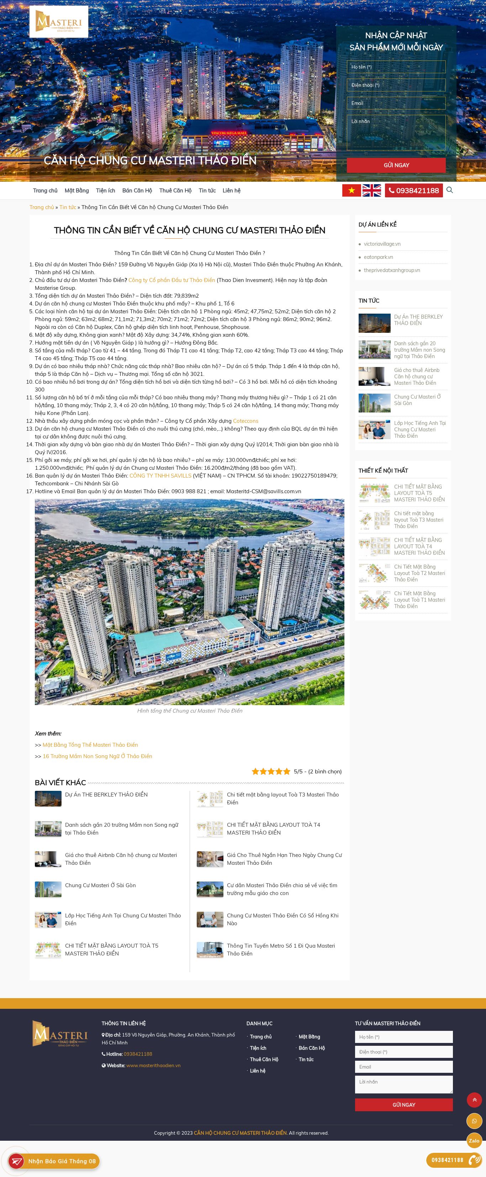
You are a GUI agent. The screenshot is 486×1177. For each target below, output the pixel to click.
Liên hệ (232, 190)
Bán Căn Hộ (137, 190)
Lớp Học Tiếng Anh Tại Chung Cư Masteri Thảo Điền (420, 429)
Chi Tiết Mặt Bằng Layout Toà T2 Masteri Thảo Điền (419, 573)
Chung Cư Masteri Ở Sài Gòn (100, 885)
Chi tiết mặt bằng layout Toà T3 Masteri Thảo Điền (418, 519)
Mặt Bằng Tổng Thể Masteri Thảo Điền (90, 744)
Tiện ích (105, 190)
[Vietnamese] (351, 190)
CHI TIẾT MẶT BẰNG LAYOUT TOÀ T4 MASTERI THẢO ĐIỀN (419, 546)
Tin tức (207, 190)
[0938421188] (474, 1160)
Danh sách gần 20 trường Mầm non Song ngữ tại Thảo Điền (419, 350)
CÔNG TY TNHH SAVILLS (160, 475)
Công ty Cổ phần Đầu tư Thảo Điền (171, 280)
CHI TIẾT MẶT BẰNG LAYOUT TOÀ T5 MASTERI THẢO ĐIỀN (419, 493)
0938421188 (417, 190)
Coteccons (245, 420)
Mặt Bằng (77, 190)
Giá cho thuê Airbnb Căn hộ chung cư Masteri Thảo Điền (416, 376)
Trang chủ (45, 190)
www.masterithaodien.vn (153, 1065)
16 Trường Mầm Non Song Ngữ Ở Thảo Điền (97, 756)
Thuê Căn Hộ (175, 190)
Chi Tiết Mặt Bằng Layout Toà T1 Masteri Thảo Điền (419, 599)
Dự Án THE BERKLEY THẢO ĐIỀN (106, 794)
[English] (372, 190)
